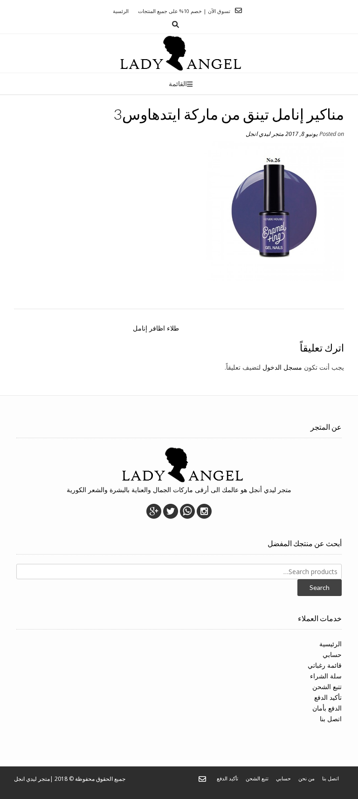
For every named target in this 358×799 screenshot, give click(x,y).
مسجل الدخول (282, 367)
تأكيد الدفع (328, 697)
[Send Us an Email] (238, 10)
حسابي (332, 654)
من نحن (306, 778)
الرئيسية (330, 643)
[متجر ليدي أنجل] (179, 53)
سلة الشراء (326, 675)
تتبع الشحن (327, 686)
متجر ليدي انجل (265, 134)
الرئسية (121, 10)
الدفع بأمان (327, 708)
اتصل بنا (331, 718)
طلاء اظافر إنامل (156, 328)
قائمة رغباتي (325, 665)
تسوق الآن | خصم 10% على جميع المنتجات (184, 10)
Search (320, 587)
